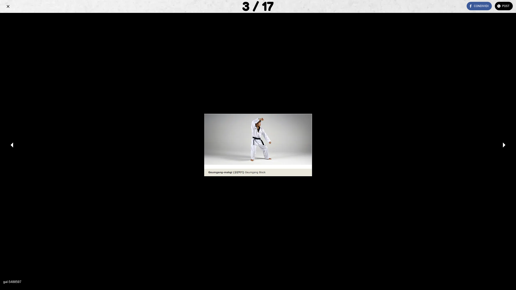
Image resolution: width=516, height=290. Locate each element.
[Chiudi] (8, 6)
